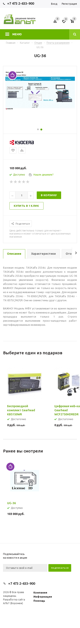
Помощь (39, 600)
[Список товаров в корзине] (74, 23)
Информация (42, 596)
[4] (24, 182)
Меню (17, 34)
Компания (40, 592)
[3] (20, 182)
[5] (28, 182)
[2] (16, 182)
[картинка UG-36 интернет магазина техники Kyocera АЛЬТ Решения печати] (40, 108)
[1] (11, 182)
